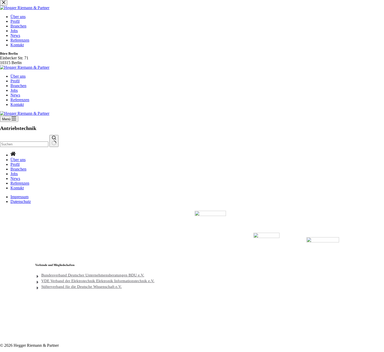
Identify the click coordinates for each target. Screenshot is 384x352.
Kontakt (17, 104)
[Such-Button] (54, 141)
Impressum (19, 197)
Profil (15, 81)
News (15, 95)
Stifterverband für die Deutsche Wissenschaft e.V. (81, 287)
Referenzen (19, 100)
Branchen (18, 85)
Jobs (14, 90)
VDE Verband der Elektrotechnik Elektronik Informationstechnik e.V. (97, 281)
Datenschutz (20, 201)
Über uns (18, 76)
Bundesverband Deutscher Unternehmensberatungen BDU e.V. (92, 275)
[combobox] (24, 144)
